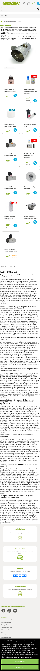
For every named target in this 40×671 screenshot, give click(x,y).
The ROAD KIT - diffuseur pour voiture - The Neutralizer (30, 155)
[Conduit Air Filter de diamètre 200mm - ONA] (30, 206)
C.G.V (2, 632)
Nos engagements (6, 622)
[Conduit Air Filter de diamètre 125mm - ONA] (10, 144)
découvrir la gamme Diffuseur (9, 335)
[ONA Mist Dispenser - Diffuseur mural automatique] (10, 206)
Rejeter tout (20, 662)
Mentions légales (6, 637)
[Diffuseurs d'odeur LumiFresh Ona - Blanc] (10, 114)
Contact (3, 635)
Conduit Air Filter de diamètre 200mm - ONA (30, 217)
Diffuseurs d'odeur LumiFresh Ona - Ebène (10, 90)
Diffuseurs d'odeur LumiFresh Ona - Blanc (10, 125)
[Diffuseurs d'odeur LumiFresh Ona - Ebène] (10, 79)
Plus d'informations (8, 657)
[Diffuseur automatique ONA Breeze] (30, 177)
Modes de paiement (6, 630)
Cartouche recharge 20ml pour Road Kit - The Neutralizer (30, 91)
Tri (2, 68)
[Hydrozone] (10, 3)
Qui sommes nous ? (6, 620)
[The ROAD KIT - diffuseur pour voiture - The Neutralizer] (30, 144)
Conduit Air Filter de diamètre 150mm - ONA (10, 187)
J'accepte (20, 667)
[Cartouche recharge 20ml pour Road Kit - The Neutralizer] (30, 79)
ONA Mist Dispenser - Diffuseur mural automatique (9, 218)
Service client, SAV (6, 627)
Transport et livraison (7, 625)
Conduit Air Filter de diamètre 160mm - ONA (10, 250)
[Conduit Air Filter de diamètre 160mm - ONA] (10, 239)
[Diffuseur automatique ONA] (30, 114)
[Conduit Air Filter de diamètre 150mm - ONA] (10, 177)
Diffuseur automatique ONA (30, 125)
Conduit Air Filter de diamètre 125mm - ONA (10, 154)
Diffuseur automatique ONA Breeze (30, 187)
